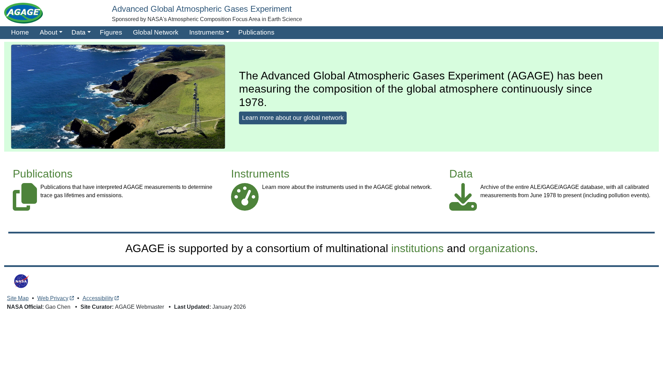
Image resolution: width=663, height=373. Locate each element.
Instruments (206, 32)
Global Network (156, 32)
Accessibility (98, 298)
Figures (111, 32)
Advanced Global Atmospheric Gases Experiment (202, 8)
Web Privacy (52, 298)
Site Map (18, 298)
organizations (502, 248)
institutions (417, 248)
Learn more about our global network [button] (293, 117)
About (48, 32)
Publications (256, 32)
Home (20, 32)
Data (78, 32)
